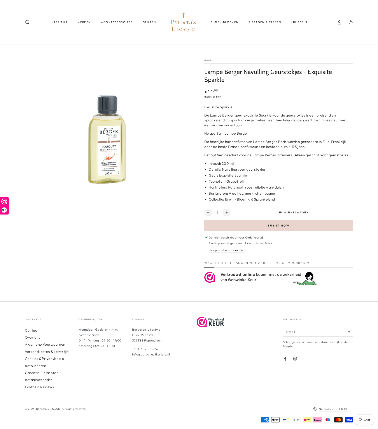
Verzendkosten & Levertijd (47, 351)
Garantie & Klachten (41, 373)
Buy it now (279, 225)
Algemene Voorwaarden (45, 344)
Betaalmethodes (38, 380)
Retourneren (35, 366)
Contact (31, 330)
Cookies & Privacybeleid (44, 358)
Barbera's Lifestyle (48, 408)
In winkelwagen (294, 212)
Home (208, 60)
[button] (27, 22)
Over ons (32, 337)
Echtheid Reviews (39, 387)
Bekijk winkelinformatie (226, 250)
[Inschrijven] (350, 331)
